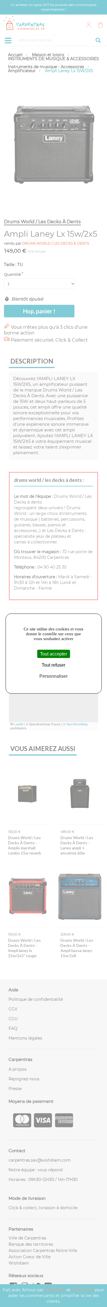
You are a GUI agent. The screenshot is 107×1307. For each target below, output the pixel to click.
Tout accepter (53, 654)
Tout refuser (53, 665)
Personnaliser (53, 676)
